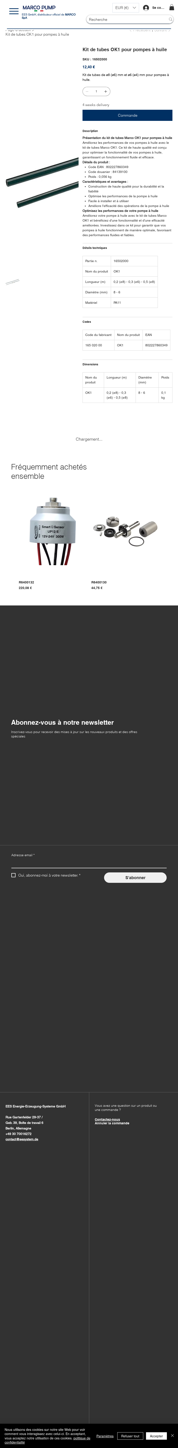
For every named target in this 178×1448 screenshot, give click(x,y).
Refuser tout (130, 1436)
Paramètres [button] (105, 1436)
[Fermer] (172, 1435)
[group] (89, 538)
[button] (125, 8)
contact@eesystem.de (22, 1139)
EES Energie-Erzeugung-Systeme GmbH (36, 1106)
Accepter (156, 1436)
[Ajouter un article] (105, 91)
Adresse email (23, 855)
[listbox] (125, 8)
